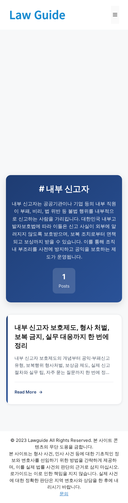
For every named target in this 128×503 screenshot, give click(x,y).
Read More (29, 391)
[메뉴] (115, 15)
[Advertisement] (64, 96)
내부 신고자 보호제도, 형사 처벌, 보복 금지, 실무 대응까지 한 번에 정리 (62, 336)
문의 (64, 493)
